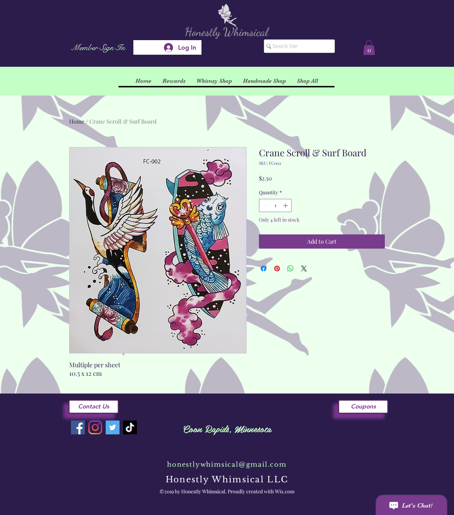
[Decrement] (264, 205)
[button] (369, 47)
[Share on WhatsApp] (290, 268)
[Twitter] (113, 427)
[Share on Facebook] (263, 268)
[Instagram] (95, 427)
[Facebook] (78, 427)
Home (76, 121)
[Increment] (286, 205)
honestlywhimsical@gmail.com (227, 464)
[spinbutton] (275, 205)
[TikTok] (130, 427)
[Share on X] (304, 268)
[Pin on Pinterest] (277, 268)
